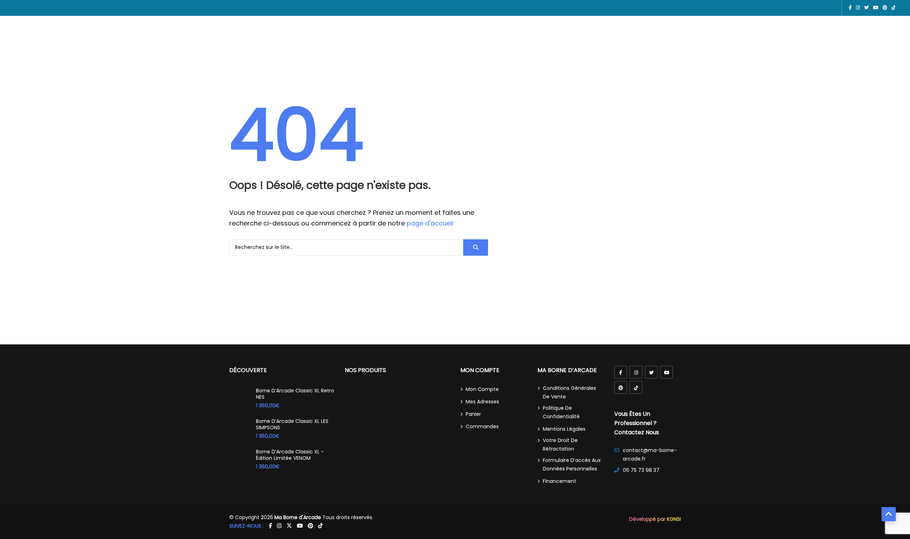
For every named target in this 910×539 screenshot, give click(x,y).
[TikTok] (636, 387)
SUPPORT (523, 44)
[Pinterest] (620, 387)
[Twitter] (651, 372)
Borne (388, 44)
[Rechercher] (475, 247)
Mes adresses (482, 401)
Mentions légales (564, 428)
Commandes (482, 426)
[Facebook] (620, 372)
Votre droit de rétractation (560, 444)
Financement (559, 481)
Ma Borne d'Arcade (297, 517)
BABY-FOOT (468, 44)
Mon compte (482, 389)
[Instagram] (636, 372)
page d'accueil (430, 223)
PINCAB (412, 44)
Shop (497, 44)
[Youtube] (666, 372)
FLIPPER (437, 44)
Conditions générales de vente (569, 392)
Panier (473, 414)
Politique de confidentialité (561, 412)
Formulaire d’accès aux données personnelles (572, 464)
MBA (368, 44)
